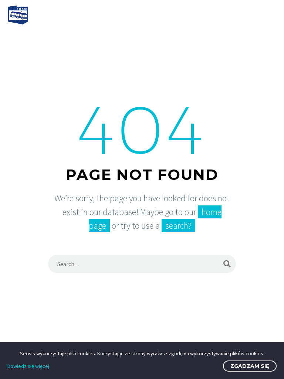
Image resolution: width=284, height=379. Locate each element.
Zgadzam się (249, 366)
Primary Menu (269, 15)
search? (178, 225)
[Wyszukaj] (227, 264)
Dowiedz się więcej (28, 366)
